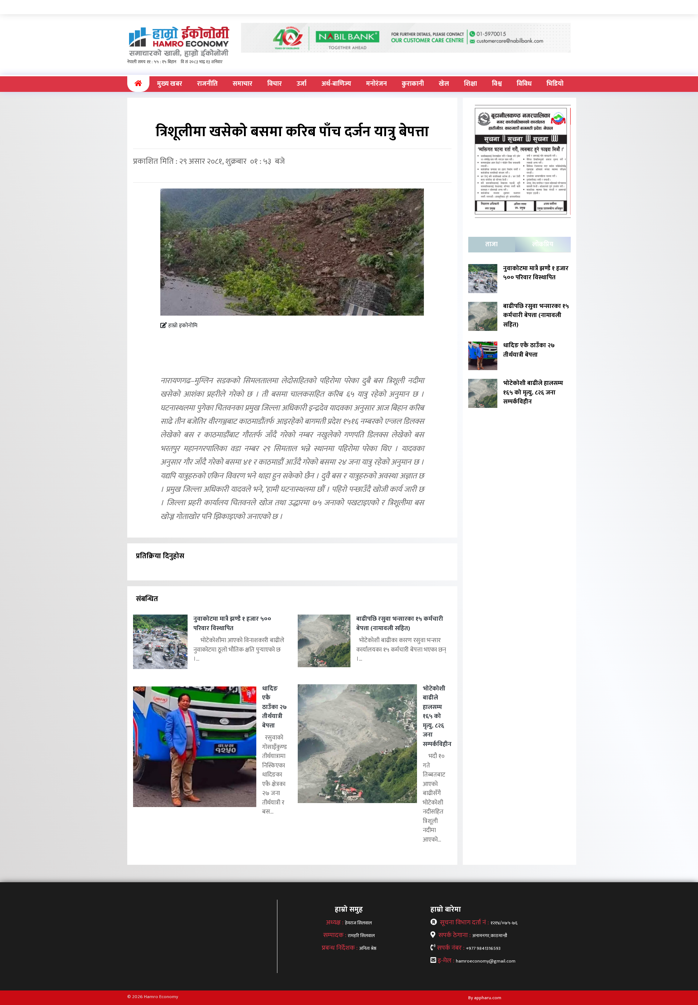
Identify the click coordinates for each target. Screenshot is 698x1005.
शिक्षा (470, 83)
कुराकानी (413, 83)
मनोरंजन (376, 83)
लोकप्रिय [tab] (542, 244)
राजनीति (207, 83)
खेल (444, 83)
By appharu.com (484, 998)
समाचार (242, 83)
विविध (524, 83)
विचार (274, 83)
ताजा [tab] (491, 244)
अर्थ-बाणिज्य (336, 83)
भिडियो (554, 83)
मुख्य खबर (169, 83)
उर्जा (301, 83)
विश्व (497, 83)
